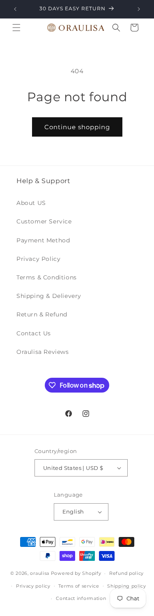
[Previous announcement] (15, 9)
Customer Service (44, 221)
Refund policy (126, 573)
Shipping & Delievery (48, 296)
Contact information (81, 598)
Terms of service (78, 586)
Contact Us (33, 333)
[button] (16, 28)
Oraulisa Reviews (42, 352)
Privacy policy (33, 586)
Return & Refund (41, 314)
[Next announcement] (139, 9)
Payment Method (43, 240)
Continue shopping (77, 127)
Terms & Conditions (46, 277)
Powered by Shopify (76, 573)
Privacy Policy (38, 259)
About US (31, 203)
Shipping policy (126, 586)
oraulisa (39, 573)
